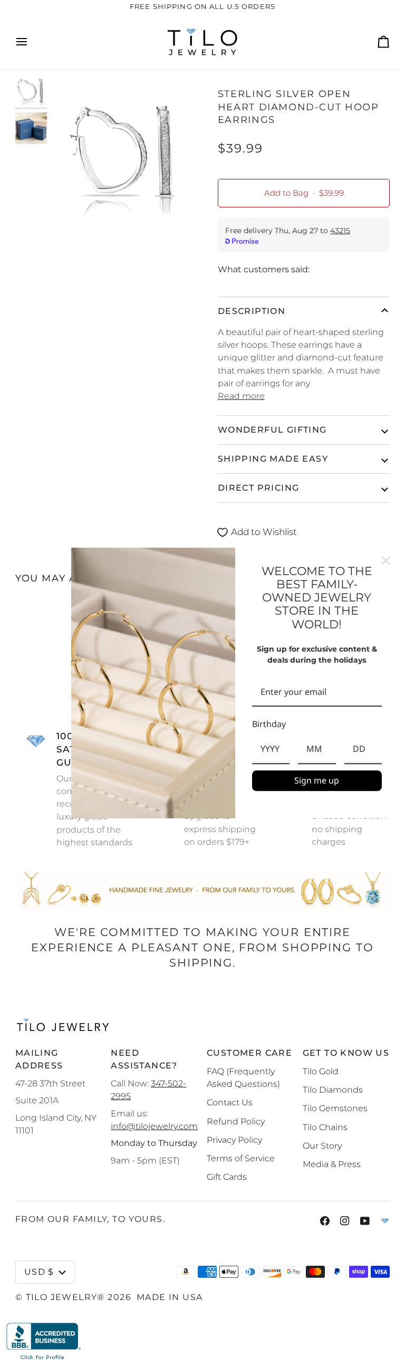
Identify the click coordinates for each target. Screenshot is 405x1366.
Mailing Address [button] (39, 1059)
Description (251, 311)
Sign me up (316, 780)
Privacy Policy (234, 1139)
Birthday (269, 724)
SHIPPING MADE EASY (273, 459)
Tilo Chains (325, 1127)
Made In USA (169, 1297)
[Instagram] (345, 1221)
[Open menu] (31, 42)
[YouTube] (365, 1221)
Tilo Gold (321, 1071)
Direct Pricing (259, 488)
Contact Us (230, 1102)
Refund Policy (236, 1121)
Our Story (322, 1145)
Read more (241, 395)
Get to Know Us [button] (346, 1053)
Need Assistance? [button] (144, 1059)
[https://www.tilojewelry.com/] (385, 1221)
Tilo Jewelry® (65, 1297)
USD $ (39, 1272)
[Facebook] (325, 1221)
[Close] (386, 560)
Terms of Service (241, 1158)
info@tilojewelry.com (154, 1126)
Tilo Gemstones (335, 1108)
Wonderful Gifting (272, 430)
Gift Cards (227, 1176)
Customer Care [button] (249, 1053)
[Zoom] (126, 151)
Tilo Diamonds (333, 1089)
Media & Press (332, 1164)
